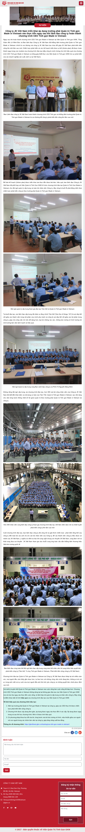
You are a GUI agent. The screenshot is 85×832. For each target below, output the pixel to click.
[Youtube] (15, 808)
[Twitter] (76, 733)
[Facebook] (72, 733)
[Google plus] (11, 808)
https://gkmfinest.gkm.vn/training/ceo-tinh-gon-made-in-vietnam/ (47, 724)
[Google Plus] (80, 733)
